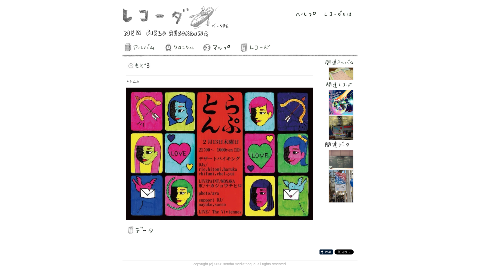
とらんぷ (132, 81)
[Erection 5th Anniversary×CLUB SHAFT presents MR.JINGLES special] (341, 101)
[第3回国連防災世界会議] (341, 185)
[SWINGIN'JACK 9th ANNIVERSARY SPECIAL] (341, 127)
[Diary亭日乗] (341, 73)
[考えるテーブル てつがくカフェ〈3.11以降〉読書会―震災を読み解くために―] (341, 159)
